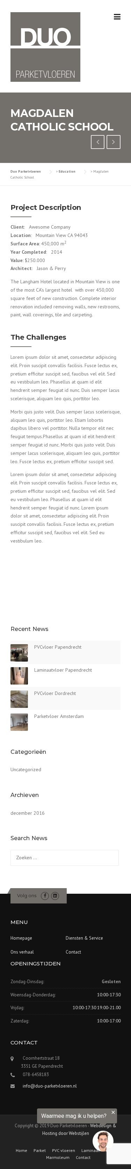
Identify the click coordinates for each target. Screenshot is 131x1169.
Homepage (21, 938)
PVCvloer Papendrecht (57, 647)
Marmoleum (58, 1157)
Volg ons (26, 895)
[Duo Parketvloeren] (45, 47)
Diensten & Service (84, 938)
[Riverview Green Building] (98, 143)
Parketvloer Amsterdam (59, 716)
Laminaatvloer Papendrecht (63, 670)
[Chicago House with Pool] (114, 143)
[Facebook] (45, 896)
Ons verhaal (22, 952)
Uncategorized (25, 769)
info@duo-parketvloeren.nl (50, 1086)
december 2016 (27, 813)
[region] (58, 1131)
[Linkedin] (55, 896)
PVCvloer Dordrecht (55, 693)
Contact (73, 952)
